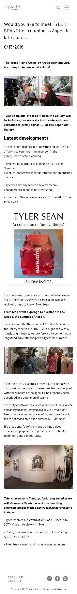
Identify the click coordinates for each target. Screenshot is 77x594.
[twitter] (65, 578)
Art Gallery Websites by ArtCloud (49, 589)
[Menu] (66, 7)
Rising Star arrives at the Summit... (28, 532)
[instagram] (49, 578)
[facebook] (57, 578)
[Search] (58, 8)
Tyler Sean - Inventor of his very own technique (35, 544)
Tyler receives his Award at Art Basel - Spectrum (37, 520)
